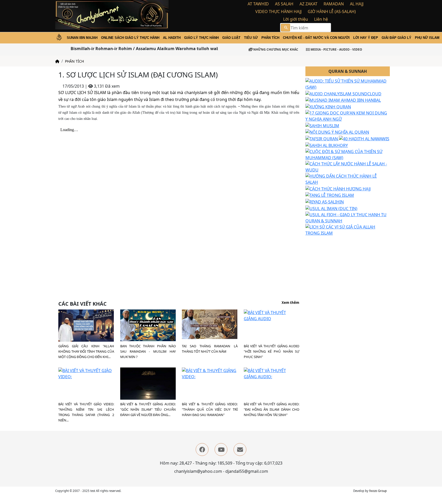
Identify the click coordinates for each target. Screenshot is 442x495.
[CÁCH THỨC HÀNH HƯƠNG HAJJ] (338, 188)
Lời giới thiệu (295, 19)
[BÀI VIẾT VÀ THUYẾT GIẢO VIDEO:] (86, 373)
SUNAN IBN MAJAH (82, 38)
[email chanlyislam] (240, 449)
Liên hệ (321, 19)
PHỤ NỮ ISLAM (427, 38)
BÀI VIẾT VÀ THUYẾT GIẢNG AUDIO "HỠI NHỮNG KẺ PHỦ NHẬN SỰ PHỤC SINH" (272, 351)
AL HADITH (172, 38)
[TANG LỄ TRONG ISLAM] (329, 195)
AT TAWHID (258, 4)
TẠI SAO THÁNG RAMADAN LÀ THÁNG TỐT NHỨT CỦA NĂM (210, 349)
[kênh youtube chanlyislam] (221, 449)
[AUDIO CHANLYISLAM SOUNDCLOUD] (343, 93)
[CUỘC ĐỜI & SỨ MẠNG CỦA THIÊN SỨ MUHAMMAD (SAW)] (347, 154)
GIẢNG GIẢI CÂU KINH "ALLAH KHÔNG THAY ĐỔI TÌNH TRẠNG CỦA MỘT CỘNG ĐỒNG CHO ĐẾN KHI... (86, 351)
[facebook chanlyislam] (202, 449)
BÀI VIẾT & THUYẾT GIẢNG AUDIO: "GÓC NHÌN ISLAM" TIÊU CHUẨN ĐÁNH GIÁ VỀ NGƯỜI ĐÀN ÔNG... (148, 409)
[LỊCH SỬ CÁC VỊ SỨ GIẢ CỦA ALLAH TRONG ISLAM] (347, 229)
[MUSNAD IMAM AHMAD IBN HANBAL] (343, 100)
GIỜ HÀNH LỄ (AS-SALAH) (332, 11)
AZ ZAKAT (308, 4)
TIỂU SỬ (251, 38)
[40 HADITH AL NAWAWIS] (364, 138)
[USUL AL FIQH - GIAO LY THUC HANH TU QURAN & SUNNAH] (347, 217)
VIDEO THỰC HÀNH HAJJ (278, 11)
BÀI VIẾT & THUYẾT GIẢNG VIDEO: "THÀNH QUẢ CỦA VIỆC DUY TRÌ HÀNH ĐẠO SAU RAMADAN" (210, 409)
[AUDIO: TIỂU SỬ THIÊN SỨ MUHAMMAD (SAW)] (347, 83)
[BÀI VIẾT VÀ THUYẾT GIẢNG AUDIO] (272, 315)
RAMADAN (334, 4)
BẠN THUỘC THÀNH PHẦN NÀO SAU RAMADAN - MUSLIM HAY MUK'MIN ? (148, 351)
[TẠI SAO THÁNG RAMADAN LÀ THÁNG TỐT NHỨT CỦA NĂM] (209, 324)
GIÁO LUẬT (231, 38)
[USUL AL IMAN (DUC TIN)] (331, 208)
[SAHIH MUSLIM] (322, 125)
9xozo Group (378, 491)
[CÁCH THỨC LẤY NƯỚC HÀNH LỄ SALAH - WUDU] (347, 166)
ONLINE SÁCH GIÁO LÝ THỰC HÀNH (130, 38)
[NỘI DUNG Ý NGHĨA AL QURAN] (337, 132)
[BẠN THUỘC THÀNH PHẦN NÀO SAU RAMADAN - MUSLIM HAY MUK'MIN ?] (148, 325)
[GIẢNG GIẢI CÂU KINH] (86, 326)
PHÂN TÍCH (270, 38)
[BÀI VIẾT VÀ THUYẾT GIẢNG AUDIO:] (272, 373)
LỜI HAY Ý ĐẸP (365, 38)
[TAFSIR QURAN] (322, 138)
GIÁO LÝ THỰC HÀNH (201, 38)
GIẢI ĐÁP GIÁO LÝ (396, 38)
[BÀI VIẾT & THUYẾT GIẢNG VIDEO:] (210, 373)
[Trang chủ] (57, 61)
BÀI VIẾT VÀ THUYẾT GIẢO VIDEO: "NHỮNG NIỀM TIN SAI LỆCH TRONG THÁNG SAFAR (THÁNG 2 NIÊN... (86, 412)
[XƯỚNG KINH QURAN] (328, 106)
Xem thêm (290, 303)
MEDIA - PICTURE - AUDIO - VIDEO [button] (336, 49)
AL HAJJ (356, 4)
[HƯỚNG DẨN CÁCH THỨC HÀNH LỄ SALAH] (347, 178)
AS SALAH (284, 4)
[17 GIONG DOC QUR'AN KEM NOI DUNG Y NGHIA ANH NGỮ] (347, 115)
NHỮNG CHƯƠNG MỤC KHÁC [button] (275, 49)
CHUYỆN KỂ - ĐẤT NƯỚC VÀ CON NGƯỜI (316, 38)
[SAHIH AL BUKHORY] (326, 145)
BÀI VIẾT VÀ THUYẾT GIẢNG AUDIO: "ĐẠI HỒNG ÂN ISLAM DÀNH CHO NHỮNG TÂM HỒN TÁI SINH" (272, 409)
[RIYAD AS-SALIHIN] (324, 201)
